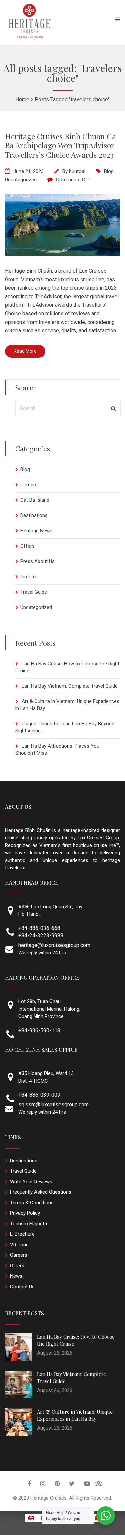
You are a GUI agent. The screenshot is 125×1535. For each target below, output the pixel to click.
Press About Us (37, 561)
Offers (27, 546)
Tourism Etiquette (29, 1224)
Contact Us (22, 1287)
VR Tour (19, 1245)
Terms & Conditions (32, 1203)
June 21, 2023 (28, 171)
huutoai (77, 171)
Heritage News (36, 531)
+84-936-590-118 (39, 1030)
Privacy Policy (25, 1213)
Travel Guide (33, 592)
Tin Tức (28, 577)
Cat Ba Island (34, 500)
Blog (109, 171)
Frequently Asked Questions (40, 1192)
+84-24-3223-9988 (40, 935)
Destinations (34, 515)
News (16, 1276)
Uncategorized (21, 180)
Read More (25, 351)
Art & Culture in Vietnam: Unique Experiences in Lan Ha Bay (75, 1415)
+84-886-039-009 (39, 1095)
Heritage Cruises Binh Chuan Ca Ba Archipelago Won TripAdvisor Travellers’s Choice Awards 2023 (60, 145)
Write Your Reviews (31, 1182)
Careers (29, 485)
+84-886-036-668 (39, 928)
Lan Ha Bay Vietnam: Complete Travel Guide (70, 686)
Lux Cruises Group (98, 838)
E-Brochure (22, 1234)
